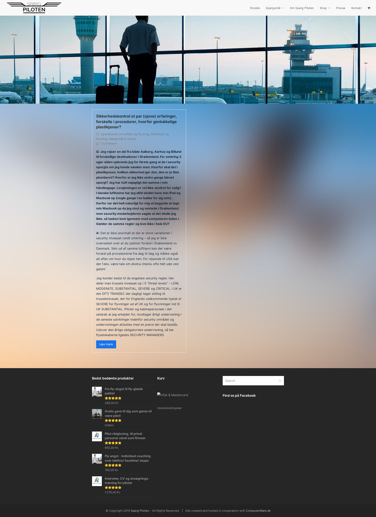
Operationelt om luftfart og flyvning (125, 134)
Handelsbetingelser (169, 408)
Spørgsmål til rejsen (122, 139)
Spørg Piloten (140, 511)
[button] (369, 8)
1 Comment (109, 143)
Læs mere (106, 344)
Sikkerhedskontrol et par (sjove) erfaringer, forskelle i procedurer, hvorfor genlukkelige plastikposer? (136, 121)
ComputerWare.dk (258, 511)
